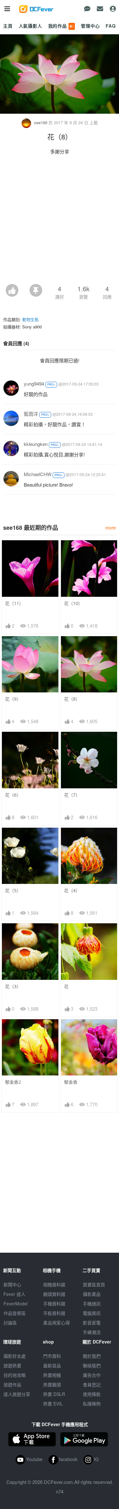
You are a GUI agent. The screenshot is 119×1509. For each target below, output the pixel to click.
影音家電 (92, 1322)
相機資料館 (54, 1284)
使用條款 (92, 1394)
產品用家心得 (56, 1322)
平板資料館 (54, 1313)
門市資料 (52, 1356)
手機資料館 (54, 1303)
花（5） (13, 890)
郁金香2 (13, 1082)
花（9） (13, 699)
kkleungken (36, 444)
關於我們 (92, 1356)
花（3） (13, 986)
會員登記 (92, 1384)
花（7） (72, 795)
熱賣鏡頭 (52, 1384)
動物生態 (30, 319)
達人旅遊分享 (16, 1394)
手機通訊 (92, 1303)
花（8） (72, 699)
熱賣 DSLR (54, 1394)
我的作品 (61, 26)
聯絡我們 (92, 1365)
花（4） (72, 890)
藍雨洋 (31, 413)
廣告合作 (92, 1375)
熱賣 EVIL (53, 1403)
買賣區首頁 (94, 1284)
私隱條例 (92, 1403)
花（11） (14, 603)
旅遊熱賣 (12, 1365)
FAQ (111, 26)
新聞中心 (12, 1284)
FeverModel (15, 1303)
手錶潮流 (92, 1332)
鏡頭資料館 (54, 1294)
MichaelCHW (37, 474)
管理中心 (90, 26)
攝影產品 (92, 1294)
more (110, 527)
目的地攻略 (14, 1375)
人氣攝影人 (30, 26)
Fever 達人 (14, 1294)
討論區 (10, 1322)
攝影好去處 (14, 1356)
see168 (41, 122)
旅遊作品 (12, 1384)
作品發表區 (14, 1313)
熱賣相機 (52, 1375)
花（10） (73, 603)
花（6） (13, 795)
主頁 (8, 26)
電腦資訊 (92, 1313)
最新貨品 (52, 1365)
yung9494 (34, 383)
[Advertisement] (59, 221)
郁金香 (70, 1082)
